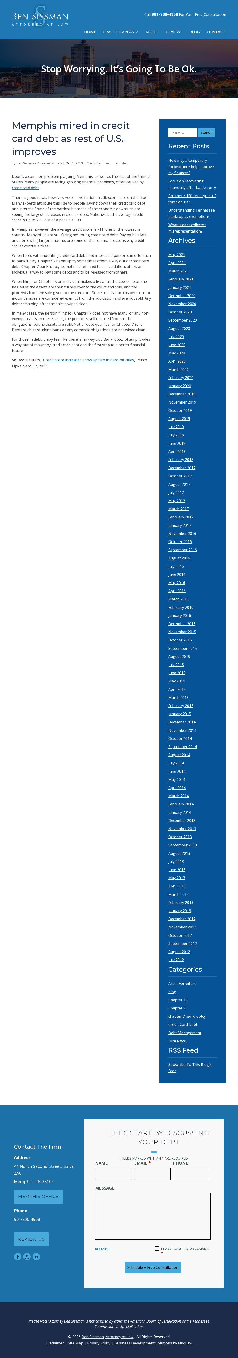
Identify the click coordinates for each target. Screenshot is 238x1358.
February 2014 (180, 804)
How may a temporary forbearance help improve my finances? (191, 166)
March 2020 (178, 369)
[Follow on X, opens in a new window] (27, 1256)
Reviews (174, 32)
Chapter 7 (176, 1008)
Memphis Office (38, 1196)
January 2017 (179, 525)
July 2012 (176, 959)
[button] (233, 1324)
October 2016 (180, 541)
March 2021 (178, 271)
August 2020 (179, 328)
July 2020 (176, 336)
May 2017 (176, 500)
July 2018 (176, 435)
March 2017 (178, 508)
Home (90, 32)
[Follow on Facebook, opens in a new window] (17, 1256)
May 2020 (176, 353)
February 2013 (180, 902)
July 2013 (176, 861)
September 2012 (182, 943)
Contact (216, 32)
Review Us (31, 1239)
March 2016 (178, 599)
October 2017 (180, 476)
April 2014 (177, 787)
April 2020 (177, 361)
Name (101, 1163)
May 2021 (176, 254)
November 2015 (182, 631)
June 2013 (176, 869)
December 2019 (181, 394)
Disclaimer (102, 1249)
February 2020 (180, 377)
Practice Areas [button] (118, 32)
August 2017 (179, 484)
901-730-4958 (165, 14)
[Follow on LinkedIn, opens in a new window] (36, 1256)
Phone (180, 1163)
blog (172, 991)
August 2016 (179, 558)
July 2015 (176, 664)
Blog (194, 32)
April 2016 (177, 590)
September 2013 (182, 845)
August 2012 (179, 951)
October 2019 (180, 410)
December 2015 (181, 623)
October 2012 (180, 935)
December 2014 (181, 722)
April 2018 (177, 451)
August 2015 (179, 656)
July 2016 (176, 566)
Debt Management (184, 1032)
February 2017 (180, 517)
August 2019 (179, 418)
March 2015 (178, 697)
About (152, 32)
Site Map (75, 1343)
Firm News (122, 163)
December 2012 (181, 918)
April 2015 (177, 689)
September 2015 (182, 648)
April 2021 (177, 262)
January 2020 (179, 385)
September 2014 (182, 746)
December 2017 (181, 467)
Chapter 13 (178, 999)
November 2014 (182, 730)
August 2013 (179, 853)
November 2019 (182, 402)
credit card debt (25, 187)
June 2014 (176, 771)
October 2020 (180, 312)
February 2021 (180, 279)
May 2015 (176, 681)
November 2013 (182, 828)
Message (105, 1188)
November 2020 (182, 303)
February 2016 (180, 607)
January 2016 (179, 615)
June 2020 (176, 344)
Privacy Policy (98, 1343)
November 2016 (182, 533)
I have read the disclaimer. (185, 1250)
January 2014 (179, 812)
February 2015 (180, 705)
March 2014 (178, 795)
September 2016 (182, 549)
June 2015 (176, 672)
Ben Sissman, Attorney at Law (39, 163)
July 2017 (176, 492)
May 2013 (176, 877)
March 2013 (178, 894)
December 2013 (181, 820)
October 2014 (180, 738)
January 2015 (179, 713)
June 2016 (176, 574)
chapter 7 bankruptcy (187, 1016)
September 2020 (182, 320)
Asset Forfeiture (182, 983)
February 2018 (180, 459)
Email (142, 1163)
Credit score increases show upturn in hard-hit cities (88, 360)
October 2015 (180, 640)
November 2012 (182, 927)
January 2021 (179, 287)
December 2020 (181, 295)
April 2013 (177, 886)
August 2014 (179, 754)
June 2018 (176, 443)
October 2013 (180, 836)
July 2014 (176, 763)
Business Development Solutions (143, 1343)
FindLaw (185, 1343)
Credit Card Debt (99, 163)
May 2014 (176, 779)
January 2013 (179, 910)
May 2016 (176, 582)
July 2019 (176, 426)
